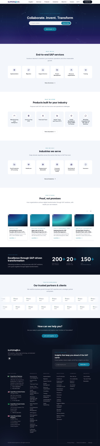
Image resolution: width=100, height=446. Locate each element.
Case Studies (86, 376)
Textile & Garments (59, 400)
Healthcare (59, 378)
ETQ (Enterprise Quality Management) (34, 409)
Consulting (45, 391)
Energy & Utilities (61, 403)
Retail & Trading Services (60, 416)
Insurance (59, 392)
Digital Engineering (46, 404)
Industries (55, 2)
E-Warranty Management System (33, 431)
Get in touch (49, 29)
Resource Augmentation (46, 388)
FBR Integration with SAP (33, 415)
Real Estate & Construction (60, 389)
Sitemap (90, 442)
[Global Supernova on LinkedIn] (9, 358)
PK (78, 1)
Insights (31, 2)
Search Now (66, 23)
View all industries (49, 179)
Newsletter (86, 381)
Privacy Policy (70, 442)
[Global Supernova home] (14, 2)
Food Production (61, 376)
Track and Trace (34, 384)
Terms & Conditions (81, 442)
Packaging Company (59, 406)
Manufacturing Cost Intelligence (34, 377)
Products (47, 2)
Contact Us (87, 1)
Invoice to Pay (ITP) (33, 381)
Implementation (47, 376)
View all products (49, 131)
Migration (45, 378)
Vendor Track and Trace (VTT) (34, 387)
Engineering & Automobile (60, 382)
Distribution (59, 419)
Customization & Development (47, 400)
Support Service (47, 381)
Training (45, 393)
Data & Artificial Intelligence (47, 396)
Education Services (59, 410)
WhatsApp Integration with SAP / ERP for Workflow (33, 399)
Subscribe (83, 364)
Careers (72, 2)
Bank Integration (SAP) (34, 404)
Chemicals (59, 395)
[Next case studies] (90, 211)
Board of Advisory (72, 382)
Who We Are (73, 376)
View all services (49, 83)
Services (38, 2)
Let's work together (49, 335)
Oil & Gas (59, 397)
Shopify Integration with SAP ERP (33, 420)
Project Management (46, 384)
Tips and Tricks (87, 378)
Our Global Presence (72, 385)
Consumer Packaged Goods (61, 385)
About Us (64, 2)
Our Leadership (74, 378)
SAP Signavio (33, 412)
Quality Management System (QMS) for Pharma (34, 392)
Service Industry (60, 413)
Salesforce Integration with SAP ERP (33, 425)
